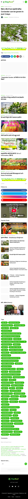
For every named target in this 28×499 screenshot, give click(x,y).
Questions (14, 328)
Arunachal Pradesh (19, 377)
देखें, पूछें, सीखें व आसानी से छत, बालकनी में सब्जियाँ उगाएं (14, 49)
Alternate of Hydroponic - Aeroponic (10, 374)
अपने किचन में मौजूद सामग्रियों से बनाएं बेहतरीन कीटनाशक (12, 98)
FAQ (4, 322)
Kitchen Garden (19, 325)
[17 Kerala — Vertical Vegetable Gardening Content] (5, 276)
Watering (5, 434)
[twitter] (15, 486)
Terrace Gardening (16, 420)
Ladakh (4, 399)
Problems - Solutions (7, 363)
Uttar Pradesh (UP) (7, 423)
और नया (3, 183)
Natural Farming (6, 344)
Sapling (17, 412)
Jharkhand (5, 396)
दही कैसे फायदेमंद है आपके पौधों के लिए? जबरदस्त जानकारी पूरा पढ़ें (17, 241)
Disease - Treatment (17, 385)
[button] (1, 2)
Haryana (5, 390)
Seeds (4, 347)
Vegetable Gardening (7, 426)
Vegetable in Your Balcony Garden (10, 336)
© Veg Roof (4, 493)
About (13, 496)
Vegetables (18, 431)
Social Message (6, 415)
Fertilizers (17, 338)
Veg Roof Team (6, 366)
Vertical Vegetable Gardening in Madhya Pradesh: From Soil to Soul (18, 269)
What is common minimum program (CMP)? (10, 454)
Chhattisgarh (19, 382)
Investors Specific (7, 393)
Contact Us (17, 496)
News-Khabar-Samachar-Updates (10, 407)
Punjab (20, 369)
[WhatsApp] (15, 56)
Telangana (5, 420)
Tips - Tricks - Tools (15, 347)
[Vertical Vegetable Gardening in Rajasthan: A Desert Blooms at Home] (5, 249)
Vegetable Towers (7, 431)
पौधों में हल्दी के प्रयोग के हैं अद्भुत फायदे (10, 135)
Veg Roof (19, 363)
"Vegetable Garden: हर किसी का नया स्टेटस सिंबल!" (13, 78)
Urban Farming (6, 330)
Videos (4, 349)
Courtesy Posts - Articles (8, 369)
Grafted (19, 388)
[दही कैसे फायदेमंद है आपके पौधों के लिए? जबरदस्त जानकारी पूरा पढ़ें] (5, 242)
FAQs (12, 388)
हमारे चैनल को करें (13, 48)
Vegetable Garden (15, 371)
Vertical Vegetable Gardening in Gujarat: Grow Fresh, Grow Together (17, 283)
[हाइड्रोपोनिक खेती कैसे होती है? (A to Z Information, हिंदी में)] (14, 144)
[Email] (20, 56)
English (4, 388)
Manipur (4, 401)
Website (21, 493)
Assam (4, 379)
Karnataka (15, 396)
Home (9, 496)
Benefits (12, 379)
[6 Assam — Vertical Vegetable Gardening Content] (5, 297)
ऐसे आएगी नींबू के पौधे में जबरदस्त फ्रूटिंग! (11, 117)
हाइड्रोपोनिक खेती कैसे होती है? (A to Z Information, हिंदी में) (11, 154)
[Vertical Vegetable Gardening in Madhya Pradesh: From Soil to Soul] (5, 270)
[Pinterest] (17, 56)
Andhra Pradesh (6, 377)
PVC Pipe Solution (7, 412)
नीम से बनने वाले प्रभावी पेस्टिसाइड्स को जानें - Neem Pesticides (12, 174)
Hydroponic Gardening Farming (10, 360)
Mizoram (22, 401)
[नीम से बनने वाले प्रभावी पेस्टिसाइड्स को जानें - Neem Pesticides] (14, 164)
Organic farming (7, 6)
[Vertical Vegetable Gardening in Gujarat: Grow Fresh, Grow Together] (5, 283)
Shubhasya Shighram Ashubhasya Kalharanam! (18, 262)
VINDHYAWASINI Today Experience (10, 358)
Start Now (5, 418)
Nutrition (5, 409)
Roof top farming (14, 52)
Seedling (16, 344)
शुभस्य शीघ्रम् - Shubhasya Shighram (12, 237)
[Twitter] (12, 56)
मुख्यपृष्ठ (2, 6)
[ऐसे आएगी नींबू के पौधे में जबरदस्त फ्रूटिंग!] (14, 108)
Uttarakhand (18, 423)
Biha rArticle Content (7, 382)
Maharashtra (13, 399)
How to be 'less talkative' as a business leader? (11, 455)
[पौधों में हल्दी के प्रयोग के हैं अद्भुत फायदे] (14, 126)
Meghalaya (13, 401)
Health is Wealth (6, 338)
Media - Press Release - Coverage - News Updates (13, 342)
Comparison (5, 385)
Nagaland (5, 404)
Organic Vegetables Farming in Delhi (11, 333)
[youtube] (12, 486)
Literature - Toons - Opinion (18, 352)
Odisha (13, 409)
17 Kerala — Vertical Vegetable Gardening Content (17, 275)
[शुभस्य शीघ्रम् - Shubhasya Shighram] (14, 228)
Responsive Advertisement (14, 469)
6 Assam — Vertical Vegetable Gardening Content (17, 296)
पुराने (25, 183)
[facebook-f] (9, 486)
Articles (5, 328)
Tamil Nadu (14, 418)
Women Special (15, 434)
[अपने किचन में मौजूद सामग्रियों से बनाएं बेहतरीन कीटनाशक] (14, 88)
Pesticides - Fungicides (16, 349)
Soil (15, 415)
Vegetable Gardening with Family (10, 429)
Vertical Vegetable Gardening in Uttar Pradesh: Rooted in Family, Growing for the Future (18, 290)
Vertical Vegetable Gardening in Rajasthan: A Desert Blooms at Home (17, 249)
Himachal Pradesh (15, 390)
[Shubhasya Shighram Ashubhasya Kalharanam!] (5, 263)
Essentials (5, 352)
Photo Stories (6, 355)
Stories (4, 371)
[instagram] (18, 486)
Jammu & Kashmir (19, 393)
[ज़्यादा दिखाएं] (23, 56)
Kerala (23, 396)
